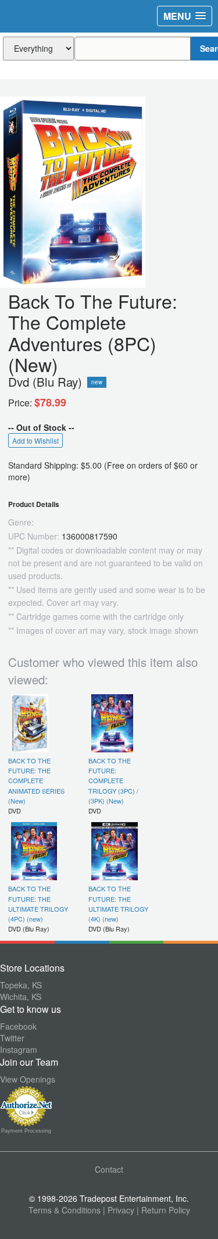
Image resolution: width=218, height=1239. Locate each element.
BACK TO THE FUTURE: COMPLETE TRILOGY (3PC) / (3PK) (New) (113, 780)
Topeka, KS (21, 985)
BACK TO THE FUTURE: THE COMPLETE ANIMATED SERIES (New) (36, 780)
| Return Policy (163, 1210)
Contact (109, 1169)
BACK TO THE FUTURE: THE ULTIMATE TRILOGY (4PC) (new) (38, 903)
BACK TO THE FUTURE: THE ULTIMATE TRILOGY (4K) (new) (118, 903)
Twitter (12, 1038)
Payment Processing (26, 1131)
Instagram (18, 1049)
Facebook (18, 1026)
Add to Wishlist (35, 440)
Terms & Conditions (64, 1210)
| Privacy (118, 1210)
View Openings (27, 1079)
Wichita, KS (20, 996)
